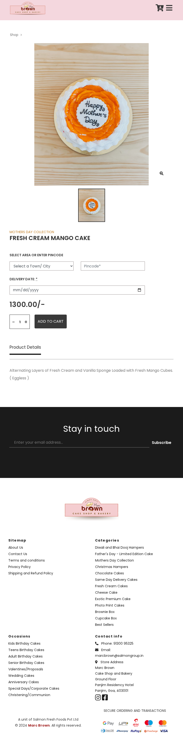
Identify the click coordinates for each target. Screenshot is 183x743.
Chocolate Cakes (109, 573)
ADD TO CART (51, 321)
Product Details (25, 347)
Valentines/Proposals (25, 669)
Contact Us (17, 554)
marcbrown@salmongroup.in (119, 655)
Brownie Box (105, 611)
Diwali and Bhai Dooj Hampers (119, 547)
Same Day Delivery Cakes (116, 579)
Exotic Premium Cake (113, 599)
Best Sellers (104, 624)
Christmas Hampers (111, 566)
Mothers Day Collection (114, 560)
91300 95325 (123, 643)
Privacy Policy (19, 566)
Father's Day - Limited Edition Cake (124, 554)
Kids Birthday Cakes (24, 643)
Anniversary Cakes (23, 682)
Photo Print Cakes (109, 605)
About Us (15, 547)
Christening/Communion (29, 695)
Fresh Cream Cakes (111, 586)
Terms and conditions (26, 560)
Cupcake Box (106, 618)
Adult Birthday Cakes (25, 656)
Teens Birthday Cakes (26, 650)
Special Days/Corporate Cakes (33, 688)
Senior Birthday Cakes (26, 662)
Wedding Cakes (21, 675)
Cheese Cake (106, 592)
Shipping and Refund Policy (30, 573)
